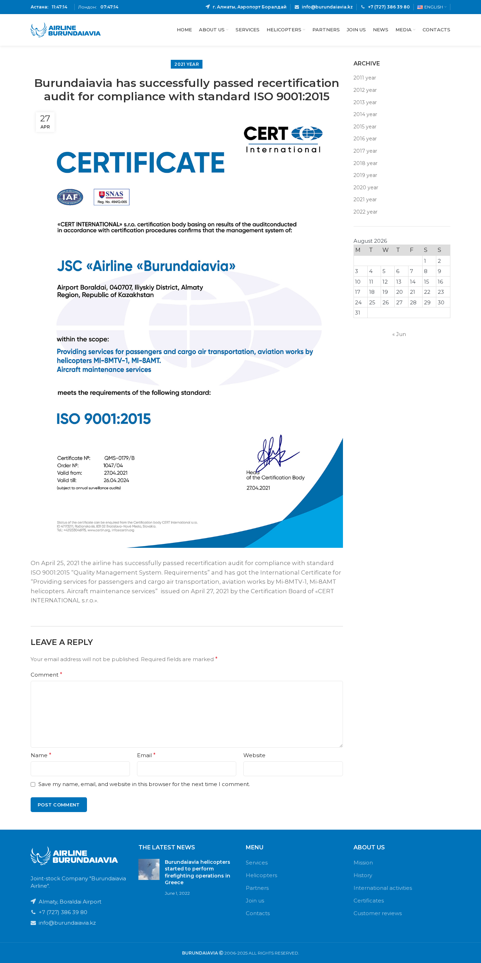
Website (254, 755)
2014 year (365, 114)
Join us (255, 900)
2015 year (365, 126)
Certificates (369, 900)
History (363, 875)
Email (146, 755)
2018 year (365, 163)
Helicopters (261, 875)
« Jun (399, 334)
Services (257, 862)
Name (41, 755)
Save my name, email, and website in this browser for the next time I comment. (144, 784)
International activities (383, 888)
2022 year (365, 212)
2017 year (365, 151)
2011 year (365, 78)
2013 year (365, 102)
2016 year (365, 138)
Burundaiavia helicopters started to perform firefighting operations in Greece (197, 872)
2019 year (365, 175)
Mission (363, 862)
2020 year (366, 187)
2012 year (365, 90)
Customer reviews (378, 913)
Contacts (258, 913)
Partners (257, 888)
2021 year (186, 64)
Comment (46, 674)
